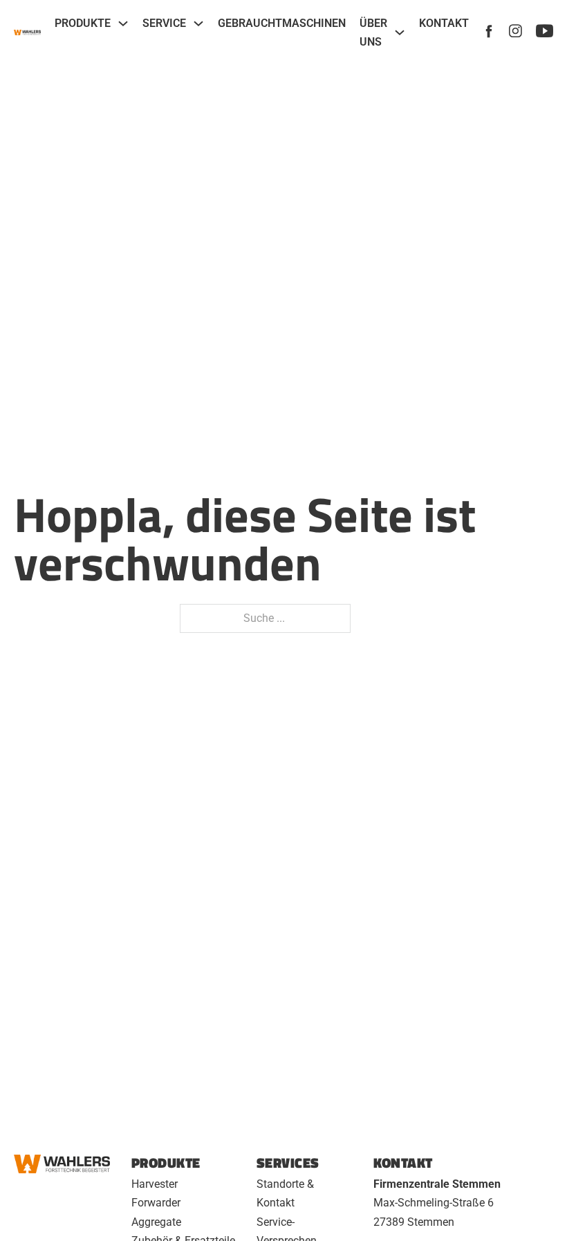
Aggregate (156, 1222)
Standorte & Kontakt (285, 1193)
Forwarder (155, 1202)
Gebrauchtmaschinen (282, 23)
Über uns (373, 32)
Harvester (154, 1184)
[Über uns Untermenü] (399, 32)
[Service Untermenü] (198, 23)
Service (164, 23)
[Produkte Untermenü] (123, 23)
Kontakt (444, 23)
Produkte (83, 23)
